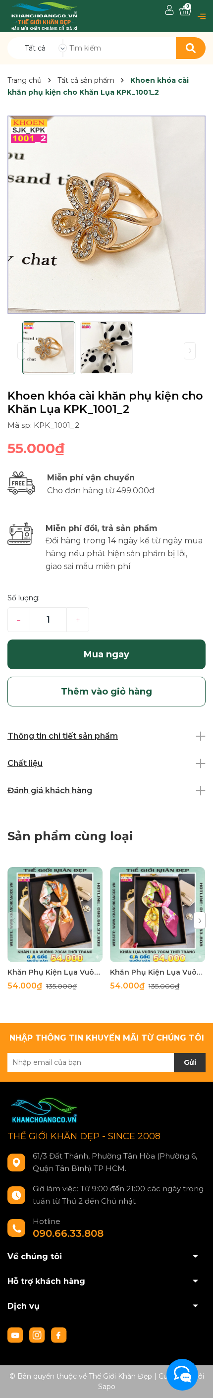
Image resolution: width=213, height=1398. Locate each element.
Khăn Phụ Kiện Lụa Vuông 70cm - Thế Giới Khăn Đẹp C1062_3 (157, 972)
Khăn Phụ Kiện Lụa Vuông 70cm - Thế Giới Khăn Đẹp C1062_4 (55, 972)
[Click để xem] (106, 215)
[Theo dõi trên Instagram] (38, 1334)
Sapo (106, 1386)
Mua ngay (106, 654)
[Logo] (44, 15)
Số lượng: (23, 597)
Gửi (190, 1062)
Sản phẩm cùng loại (70, 836)
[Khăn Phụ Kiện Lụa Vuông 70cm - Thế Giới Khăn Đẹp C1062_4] (55, 914)
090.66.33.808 (68, 1233)
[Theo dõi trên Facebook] (59, 1334)
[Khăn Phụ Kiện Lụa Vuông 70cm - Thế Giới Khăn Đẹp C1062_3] (157, 914)
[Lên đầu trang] (195, 1380)
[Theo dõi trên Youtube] (16, 1334)
